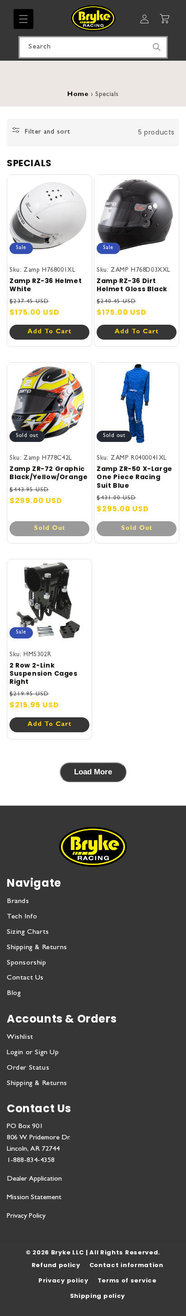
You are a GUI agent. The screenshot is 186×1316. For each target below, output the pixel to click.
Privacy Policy (26, 1216)
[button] (23, 19)
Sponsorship (26, 963)
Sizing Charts (28, 932)
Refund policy (56, 1265)
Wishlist (20, 1037)
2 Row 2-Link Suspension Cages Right (43, 673)
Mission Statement (34, 1197)
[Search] (157, 47)
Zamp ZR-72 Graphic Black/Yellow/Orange (48, 473)
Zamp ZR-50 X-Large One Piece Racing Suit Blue (134, 477)
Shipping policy (98, 1296)
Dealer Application (34, 1179)
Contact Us (25, 978)
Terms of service (127, 1280)
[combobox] (93, 47)
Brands (18, 901)
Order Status (28, 1068)
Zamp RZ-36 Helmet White (45, 285)
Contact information (126, 1265)
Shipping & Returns (37, 947)
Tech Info (22, 917)
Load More (93, 772)
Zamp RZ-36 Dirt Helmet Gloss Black (132, 285)
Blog (14, 993)
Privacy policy (63, 1280)
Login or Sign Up (33, 1053)
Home (77, 94)
